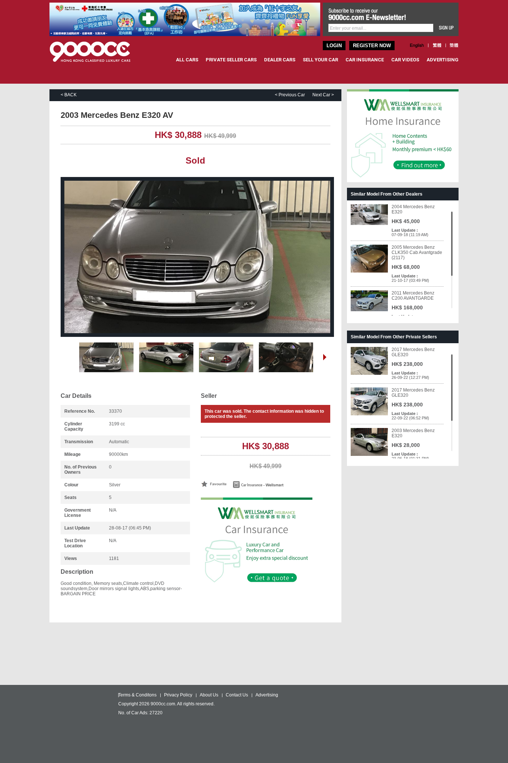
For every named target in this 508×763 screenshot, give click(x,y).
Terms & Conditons (137, 695)
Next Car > (323, 94)
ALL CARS (187, 59)
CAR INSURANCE (364, 59)
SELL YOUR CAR (320, 59)
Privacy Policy (178, 695)
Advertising (266, 695)
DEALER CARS (279, 59)
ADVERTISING (443, 59)
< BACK (69, 94)
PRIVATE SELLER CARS (231, 59)
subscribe (446, 28)
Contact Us (237, 695)
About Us (209, 695)
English (417, 45)
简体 (454, 45)
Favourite (214, 484)
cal (272, 484)
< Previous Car (290, 94)
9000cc (96, 51)
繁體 (437, 45)
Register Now (372, 45)
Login (334, 45)
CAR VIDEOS (405, 59)
